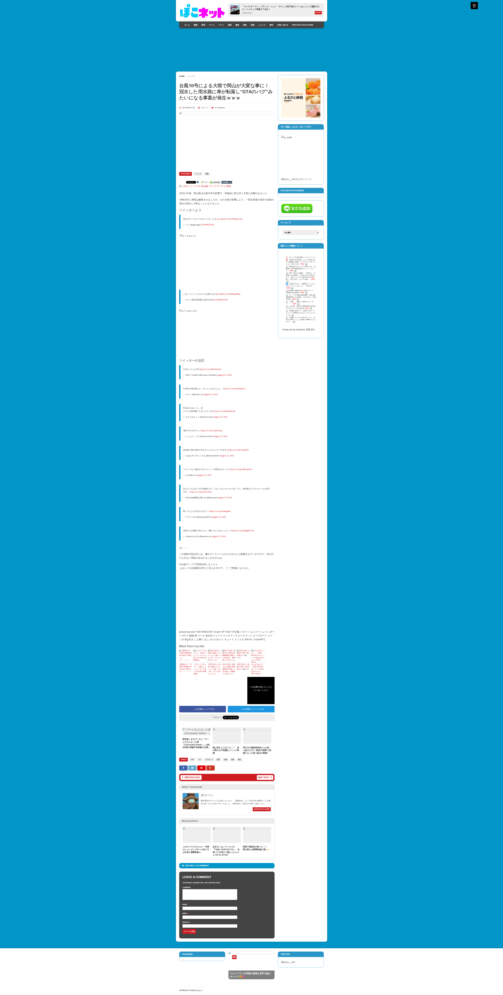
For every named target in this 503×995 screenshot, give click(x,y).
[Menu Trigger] (474, 5)
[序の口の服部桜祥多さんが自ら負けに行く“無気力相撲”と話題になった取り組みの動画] (257, 741)
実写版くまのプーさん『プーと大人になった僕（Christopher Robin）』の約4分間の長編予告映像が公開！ (196, 743)
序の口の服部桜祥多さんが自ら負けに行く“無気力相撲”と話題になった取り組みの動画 (257, 750)
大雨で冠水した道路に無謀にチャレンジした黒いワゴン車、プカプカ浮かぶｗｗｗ (214, 669)
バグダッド (209, 759)
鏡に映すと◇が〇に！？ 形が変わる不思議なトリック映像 (226, 750)
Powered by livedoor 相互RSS (299, 329)
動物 (196, 25)
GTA (192, 759)
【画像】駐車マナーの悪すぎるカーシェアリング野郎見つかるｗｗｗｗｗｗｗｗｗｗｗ (301, 313)
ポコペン (204, 108)
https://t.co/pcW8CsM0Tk (240, 469)
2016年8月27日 (221, 300)
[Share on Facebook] (183, 767)
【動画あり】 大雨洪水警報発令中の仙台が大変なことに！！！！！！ (185, 667)
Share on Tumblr (227, 182)
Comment (186, 887)
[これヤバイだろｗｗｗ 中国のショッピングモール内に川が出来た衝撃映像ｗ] (197, 840)
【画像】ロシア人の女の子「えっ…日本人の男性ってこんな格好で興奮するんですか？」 (301, 320)
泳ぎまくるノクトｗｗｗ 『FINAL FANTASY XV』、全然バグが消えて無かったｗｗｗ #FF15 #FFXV (226, 850)
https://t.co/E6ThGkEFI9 (238, 450)
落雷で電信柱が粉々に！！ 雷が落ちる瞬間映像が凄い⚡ (256, 848)
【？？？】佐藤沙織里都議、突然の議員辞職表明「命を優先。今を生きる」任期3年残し (301, 297)
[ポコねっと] (202, 10)
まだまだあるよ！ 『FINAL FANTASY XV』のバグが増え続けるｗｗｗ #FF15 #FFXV (257, 669)
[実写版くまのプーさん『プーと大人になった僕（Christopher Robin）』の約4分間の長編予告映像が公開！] (196, 733)
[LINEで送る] (215, 182)
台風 (225, 759)
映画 (203, 25)
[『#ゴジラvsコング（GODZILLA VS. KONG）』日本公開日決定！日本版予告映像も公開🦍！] (251, 964)
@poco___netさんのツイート (296, 179)
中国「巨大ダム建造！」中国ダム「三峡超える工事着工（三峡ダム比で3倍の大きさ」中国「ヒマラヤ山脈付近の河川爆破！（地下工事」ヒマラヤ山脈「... (300, 276)
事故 (245, 25)
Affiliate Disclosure (302, 25)
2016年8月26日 (207, 225)
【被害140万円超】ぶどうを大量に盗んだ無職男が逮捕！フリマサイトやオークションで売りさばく (301, 262)
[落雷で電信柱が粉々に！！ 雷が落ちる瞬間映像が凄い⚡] (257, 840)
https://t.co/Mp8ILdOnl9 (224, 411)
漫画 (230, 25)
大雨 (232, 759)
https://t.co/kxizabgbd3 (220, 511)
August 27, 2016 (225, 375)
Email (185, 913)
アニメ (221, 25)
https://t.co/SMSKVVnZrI (210, 369)
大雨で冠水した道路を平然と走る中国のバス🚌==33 (243, 666)
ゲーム (212, 25)
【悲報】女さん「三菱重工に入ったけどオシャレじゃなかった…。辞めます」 (300, 285)
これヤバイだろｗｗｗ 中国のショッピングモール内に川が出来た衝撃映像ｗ (200, 669)
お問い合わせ (282, 25)
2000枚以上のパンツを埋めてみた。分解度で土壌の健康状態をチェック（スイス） (301, 269)
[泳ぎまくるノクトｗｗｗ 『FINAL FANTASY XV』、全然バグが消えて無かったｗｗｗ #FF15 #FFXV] (227, 840)
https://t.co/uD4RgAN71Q (242, 530)
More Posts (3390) (261, 809)
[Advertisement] (251, 46)
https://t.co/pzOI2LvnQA (201, 492)
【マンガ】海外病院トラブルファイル (302, 257)
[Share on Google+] (210, 767)
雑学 (271, 25)
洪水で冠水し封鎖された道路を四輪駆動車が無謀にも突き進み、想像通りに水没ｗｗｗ (228, 669)
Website (186, 922)
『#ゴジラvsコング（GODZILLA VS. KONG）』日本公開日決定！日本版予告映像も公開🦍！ (251, 971)
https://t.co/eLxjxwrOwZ (211, 430)
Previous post (192, 777)
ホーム (187, 25)
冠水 (218, 759)
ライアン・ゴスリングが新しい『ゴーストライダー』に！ (268, 6)
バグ (199, 759)
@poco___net (288, 962)
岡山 (239, 759)
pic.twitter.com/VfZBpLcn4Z (229, 219)
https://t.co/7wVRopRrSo (234, 388)
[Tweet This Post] (192, 767)
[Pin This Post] (201, 767)
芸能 (252, 25)
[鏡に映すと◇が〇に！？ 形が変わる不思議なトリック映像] (227, 741)
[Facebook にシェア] (198, 182)
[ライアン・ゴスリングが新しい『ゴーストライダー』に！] (235, 13)
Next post (263, 777)
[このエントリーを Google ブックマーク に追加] (205, 186)
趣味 (237, 25)
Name (184, 904)
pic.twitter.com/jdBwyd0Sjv (228, 294)
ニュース (262, 25)
